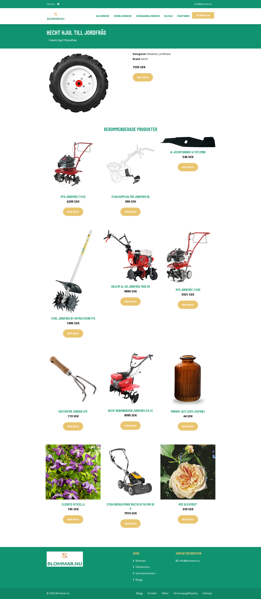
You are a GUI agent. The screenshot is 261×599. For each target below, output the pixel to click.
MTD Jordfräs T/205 (188, 289)
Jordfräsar (165, 54)
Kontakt (152, 593)
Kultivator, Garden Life (73, 411)
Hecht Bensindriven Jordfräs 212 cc (130, 410)
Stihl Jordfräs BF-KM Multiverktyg (73, 318)
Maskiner (152, 54)
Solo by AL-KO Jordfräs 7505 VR (130, 286)
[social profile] (58, 4)
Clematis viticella (73, 504)
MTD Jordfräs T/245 (73, 197)
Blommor (102, 16)
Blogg (168, 16)
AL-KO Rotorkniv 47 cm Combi (188, 152)
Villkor (165, 593)
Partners (183, 16)
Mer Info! (143, 77)
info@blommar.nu (203, 4)
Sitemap (207, 593)
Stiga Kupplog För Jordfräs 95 (130, 197)
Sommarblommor (148, 16)
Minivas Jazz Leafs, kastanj (188, 411)
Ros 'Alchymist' (188, 504)
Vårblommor (122, 16)
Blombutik (203, 15)
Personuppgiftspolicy (186, 593)
